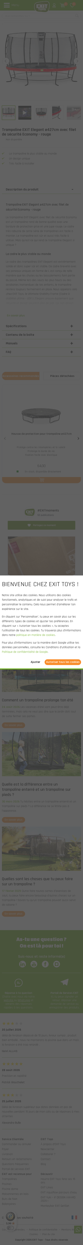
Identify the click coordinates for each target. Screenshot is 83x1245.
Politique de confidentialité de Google (25, 652)
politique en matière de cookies (35, 635)
